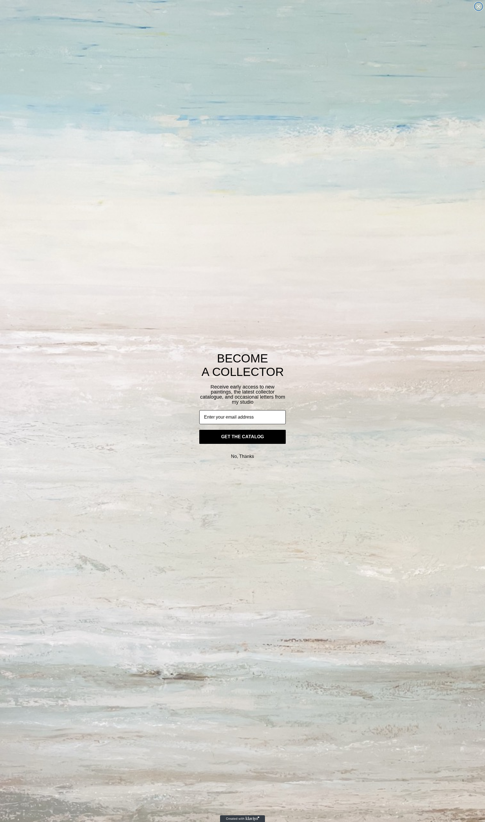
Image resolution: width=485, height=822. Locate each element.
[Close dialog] (478, 6)
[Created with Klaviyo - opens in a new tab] (242, 818)
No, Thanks (242, 456)
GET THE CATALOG (242, 436)
